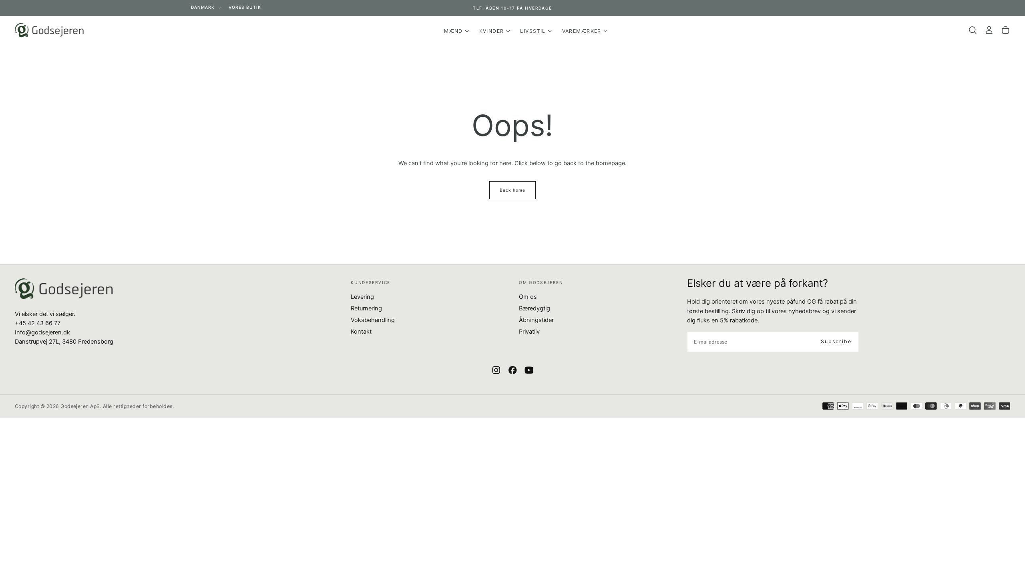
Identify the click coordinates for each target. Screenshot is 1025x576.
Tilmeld (434, 358)
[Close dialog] (658, 183)
